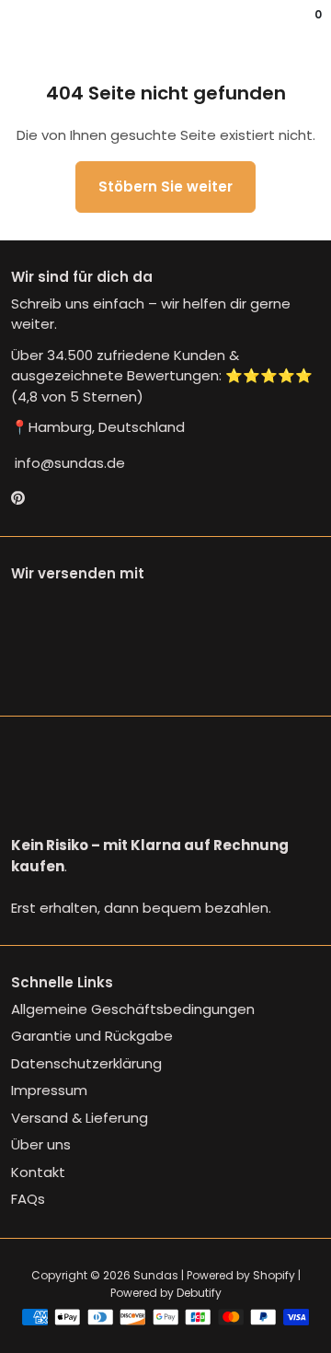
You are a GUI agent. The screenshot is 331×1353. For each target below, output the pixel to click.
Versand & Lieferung (79, 1117)
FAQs (28, 1198)
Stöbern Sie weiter (165, 186)
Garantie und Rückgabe (92, 1035)
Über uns (41, 1144)
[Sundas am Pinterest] (18, 497)
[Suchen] (22, 27)
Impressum (49, 1090)
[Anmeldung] (305, 27)
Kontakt (38, 1172)
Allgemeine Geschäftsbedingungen (133, 1009)
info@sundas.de (68, 462)
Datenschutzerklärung (86, 1063)
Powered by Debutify (166, 1293)
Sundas (155, 1275)
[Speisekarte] (14, 27)
